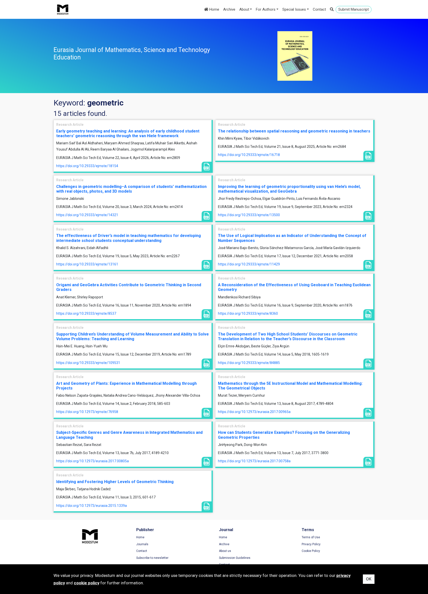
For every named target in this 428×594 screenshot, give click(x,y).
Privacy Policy (311, 544)
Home (213, 9)
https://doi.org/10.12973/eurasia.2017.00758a (254, 461)
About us (225, 551)
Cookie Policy (311, 551)
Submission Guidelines (234, 558)
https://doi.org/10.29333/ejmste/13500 (249, 215)
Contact (319, 9)
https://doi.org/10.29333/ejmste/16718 (249, 155)
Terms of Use (311, 537)
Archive (229, 9)
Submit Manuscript (353, 9)
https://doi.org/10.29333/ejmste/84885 (249, 363)
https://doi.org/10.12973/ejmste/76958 (87, 412)
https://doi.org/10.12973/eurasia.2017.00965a (254, 412)
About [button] (244, 9)
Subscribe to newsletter (152, 558)
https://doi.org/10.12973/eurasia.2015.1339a (91, 506)
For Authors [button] (265, 9)
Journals (142, 544)
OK (368, 579)
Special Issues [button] (294, 9)
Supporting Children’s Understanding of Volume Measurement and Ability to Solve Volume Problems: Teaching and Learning (132, 336)
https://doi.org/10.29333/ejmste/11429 (249, 264)
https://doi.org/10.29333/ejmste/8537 (86, 313)
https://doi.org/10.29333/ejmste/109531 (88, 363)
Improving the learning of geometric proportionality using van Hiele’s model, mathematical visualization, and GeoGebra (289, 189)
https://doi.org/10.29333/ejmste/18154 (87, 166)
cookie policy (86, 582)
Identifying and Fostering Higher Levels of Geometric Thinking (115, 481)
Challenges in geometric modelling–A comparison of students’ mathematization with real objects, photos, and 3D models (131, 189)
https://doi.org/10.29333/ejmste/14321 (87, 215)
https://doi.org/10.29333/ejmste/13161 (87, 264)
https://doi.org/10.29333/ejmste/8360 (248, 313)
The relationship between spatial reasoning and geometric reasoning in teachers (294, 131)
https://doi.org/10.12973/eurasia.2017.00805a (92, 461)
